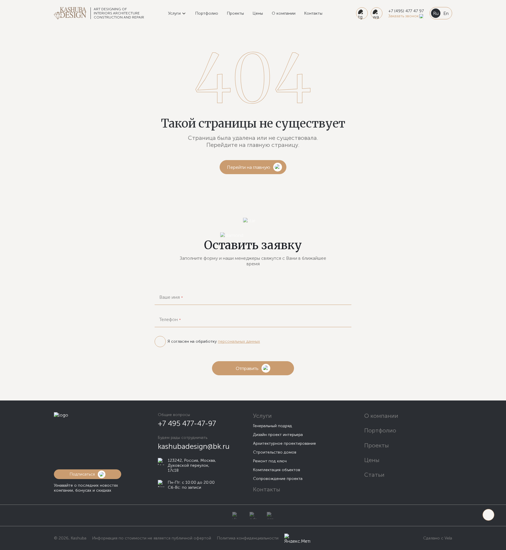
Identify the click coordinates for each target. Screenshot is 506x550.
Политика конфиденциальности (247, 538)
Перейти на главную (248, 167)
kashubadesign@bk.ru (194, 446)
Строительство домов (274, 452)
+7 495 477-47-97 (187, 423)
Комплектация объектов (276, 469)
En (446, 13)
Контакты (313, 13)
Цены (258, 13)
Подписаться (82, 474)
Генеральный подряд (272, 425)
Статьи (374, 474)
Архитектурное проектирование (284, 443)
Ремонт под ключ (270, 461)
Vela (447, 538)
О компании (283, 13)
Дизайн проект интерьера (278, 434)
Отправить (247, 368)
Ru (436, 13)
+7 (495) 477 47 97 (406, 11)
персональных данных (239, 341)
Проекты (235, 13)
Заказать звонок (403, 15)
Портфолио (206, 13)
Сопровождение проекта (277, 478)
